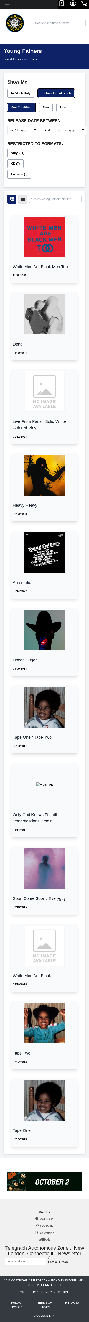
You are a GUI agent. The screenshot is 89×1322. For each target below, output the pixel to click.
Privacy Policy (17, 1305)
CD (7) (15, 163)
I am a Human (58, 1262)
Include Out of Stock (56, 93)
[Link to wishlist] (62, 4)
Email (46, 1239)
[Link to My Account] (73, 4)
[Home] (14, 22)
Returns (72, 1302)
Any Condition (21, 107)
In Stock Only (20, 93)
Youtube (46, 1225)
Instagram (46, 1232)
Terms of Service (45, 1305)
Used (63, 107)
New (46, 107)
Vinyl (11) (17, 153)
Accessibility (44, 1315)
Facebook (46, 1218)
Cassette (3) (19, 174)
